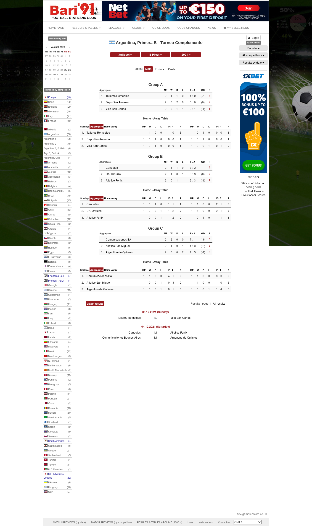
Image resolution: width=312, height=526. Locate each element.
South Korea (59, 445)
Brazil (59, 195)
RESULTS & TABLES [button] (85, 27)
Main (148, 69)
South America (59, 441)
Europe (59, 97)
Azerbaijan (59, 176)
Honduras (59, 299)
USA (59, 491)
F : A (192, 90)
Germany (59, 111)
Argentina (59, 134)
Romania (59, 408)
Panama (59, 379)
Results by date (252, 62)
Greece (59, 290)
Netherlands (59, 365)
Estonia (59, 261)
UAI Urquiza (113, 174)
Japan (59, 332)
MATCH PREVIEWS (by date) (69, 522)
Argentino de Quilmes (119, 252)
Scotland (59, 422)
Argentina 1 (57, 138)
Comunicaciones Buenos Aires (121, 337)
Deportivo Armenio (117, 102)
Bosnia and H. (59, 190)
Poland (59, 393)
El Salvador (59, 257)
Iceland (59, 309)
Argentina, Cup (57, 157)
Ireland (59, 323)
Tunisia (59, 459)
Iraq (59, 318)
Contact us (224, 522)
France (59, 120)
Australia (59, 167)
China (59, 214)
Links (190, 522)
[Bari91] (73, 10)
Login (255, 37)
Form (158, 69)
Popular (252, 48)
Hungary (59, 304)
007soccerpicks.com (253, 183)
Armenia (59, 162)
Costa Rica (59, 223)
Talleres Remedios (117, 96)
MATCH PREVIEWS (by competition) (111, 522)
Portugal (59, 398)
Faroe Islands (59, 266)
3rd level (124, 54)
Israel (59, 327)
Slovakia (59, 431)
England (59, 106)
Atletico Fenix (114, 180)
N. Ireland (59, 361)
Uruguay (59, 487)
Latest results (95, 303)
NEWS (212, 27)
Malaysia (59, 346)
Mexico (59, 351)
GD (203, 90)
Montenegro (59, 356)
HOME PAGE (56, 27)
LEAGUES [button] (115, 27)
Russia (59, 412)
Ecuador (59, 247)
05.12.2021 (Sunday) (155, 312)
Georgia (59, 285)
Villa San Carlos (116, 109)
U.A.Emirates (59, 469)
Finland (59, 271)
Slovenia (59, 436)
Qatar (59, 403)
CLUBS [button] (137, 27)
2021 (185, 54)
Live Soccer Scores (253, 195)
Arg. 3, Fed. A (57, 153)
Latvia (59, 337)
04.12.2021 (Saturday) (155, 326)
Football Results (253, 191)
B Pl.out (154, 54)
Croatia (59, 228)
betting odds (253, 187)
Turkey (59, 464)
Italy (59, 116)
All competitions (252, 55)
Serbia (59, 426)
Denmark (59, 242)
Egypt (59, 252)
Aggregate (96, 126)
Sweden (59, 450)
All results (219, 303)
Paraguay (59, 384)
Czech (59, 238)
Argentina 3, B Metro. (57, 148)
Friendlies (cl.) (59, 275)
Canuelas (112, 167)
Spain (59, 102)
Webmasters (206, 522)
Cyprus (59, 233)
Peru (59, 389)
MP (165, 90)
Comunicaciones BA (118, 239)
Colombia (59, 219)
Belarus (59, 181)
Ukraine (59, 482)
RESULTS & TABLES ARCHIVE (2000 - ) (159, 522)
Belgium (59, 186)
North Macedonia (59, 370)
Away (114, 126)
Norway (59, 375)
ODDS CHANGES (188, 27)
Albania (59, 129)
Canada (59, 205)
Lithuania (59, 342)
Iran (59, 313)
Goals (171, 69)
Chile (59, 209)
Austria (59, 172)
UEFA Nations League (57, 475)
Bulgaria (59, 200)
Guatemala (59, 294)
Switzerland (59, 455)
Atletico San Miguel (118, 246)
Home (107, 126)
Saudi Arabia (59, 417)
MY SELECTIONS (237, 27)
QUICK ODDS (161, 27)
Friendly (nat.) (59, 280)
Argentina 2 (57, 143)
